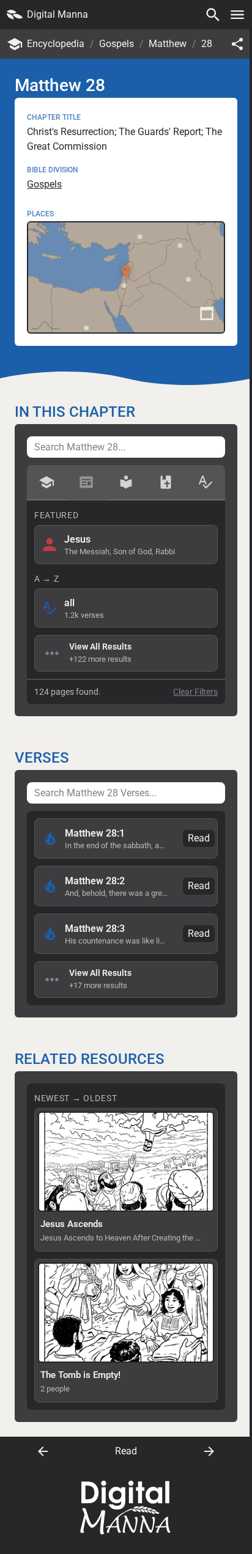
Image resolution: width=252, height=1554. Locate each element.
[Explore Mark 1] (209, 1451)
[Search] (213, 14)
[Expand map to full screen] (207, 313)
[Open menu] (237, 14)
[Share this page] (237, 44)
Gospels (44, 184)
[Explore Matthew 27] (43, 1451)
